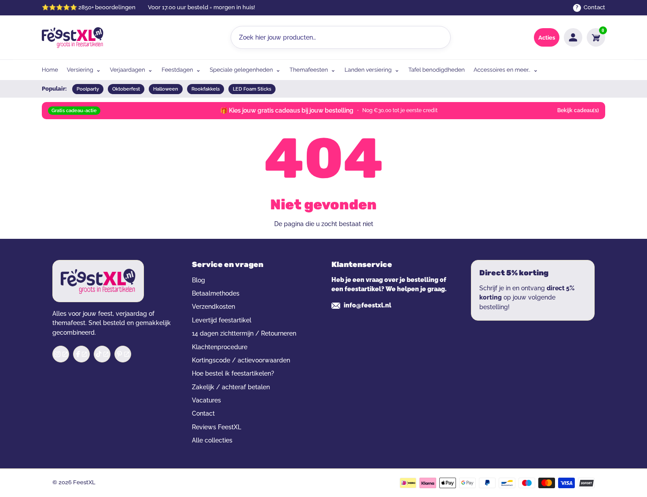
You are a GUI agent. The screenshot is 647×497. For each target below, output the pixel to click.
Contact (203, 413)
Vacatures (206, 400)
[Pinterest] (122, 354)
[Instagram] (60, 354)
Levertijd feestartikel (221, 320)
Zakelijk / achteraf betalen (231, 387)
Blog (198, 280)
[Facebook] (81, 354)
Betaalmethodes (215, 293)
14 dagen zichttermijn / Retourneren (244, 333)
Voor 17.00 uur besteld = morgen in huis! (201, 7)
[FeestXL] (72, 37)
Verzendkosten (213, 306)
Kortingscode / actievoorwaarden (241, 360)
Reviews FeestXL (216, 427)
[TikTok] (102, 354)
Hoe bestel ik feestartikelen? (233, 373)
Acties (546, 37)
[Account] (573, 37)
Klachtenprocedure (219, 347)
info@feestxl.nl (367, 305)
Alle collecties (212, 440)
